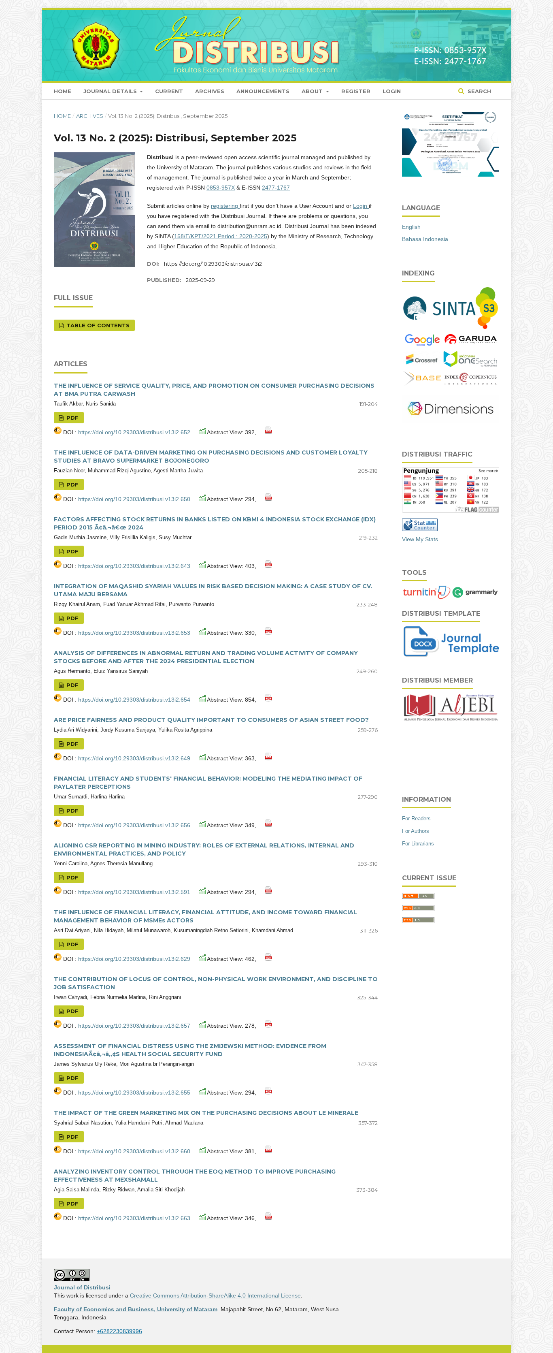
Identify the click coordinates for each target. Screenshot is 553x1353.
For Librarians (418, 844)
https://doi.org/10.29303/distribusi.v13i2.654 (135, 699)
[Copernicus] (470, 383)
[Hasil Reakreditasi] (450, 327)
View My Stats (420, 539)
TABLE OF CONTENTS (97, 325)
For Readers (416, 818)
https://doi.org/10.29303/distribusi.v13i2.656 (135, 825)
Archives (209, 91)
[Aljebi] (450, 708)
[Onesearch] (470, 365)
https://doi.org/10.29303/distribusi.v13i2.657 (135, 1025)
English (411, 227)
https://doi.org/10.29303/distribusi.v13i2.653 (135, 633)
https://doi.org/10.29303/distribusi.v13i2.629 (135, 959)
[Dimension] (450, 421)
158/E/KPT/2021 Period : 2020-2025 (220, 236)
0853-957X (220, 187)
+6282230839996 (119, 1331)
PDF (72, 417)
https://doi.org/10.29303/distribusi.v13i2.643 (135, 566)
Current (169, 91)
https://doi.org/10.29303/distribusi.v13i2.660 (135, 1151)
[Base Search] (422, 383)
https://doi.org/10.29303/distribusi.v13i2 (213, 263)
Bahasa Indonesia (425, 239)
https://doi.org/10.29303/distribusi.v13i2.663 (135, 1218)
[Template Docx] (451, 655)
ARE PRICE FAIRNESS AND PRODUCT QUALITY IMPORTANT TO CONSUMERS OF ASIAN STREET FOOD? (211, 719)
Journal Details (110, 91)
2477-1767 (276, 187)
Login (392, 91)
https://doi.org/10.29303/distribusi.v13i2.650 (135, 499)
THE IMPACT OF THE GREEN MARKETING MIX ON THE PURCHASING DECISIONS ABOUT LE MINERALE (206, 1112)
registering (225, 206)
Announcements (262, 91)
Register (355, 91)
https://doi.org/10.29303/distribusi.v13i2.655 (135, 1092)
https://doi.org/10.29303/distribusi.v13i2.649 (135, 758)
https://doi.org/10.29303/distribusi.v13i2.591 (135, 892)
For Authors (415, 831)
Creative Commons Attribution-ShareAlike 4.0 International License (215, 1295)
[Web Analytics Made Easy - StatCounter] (420, 529)
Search (478, 91)
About (313, 91)
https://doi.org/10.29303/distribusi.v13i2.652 (135, 432)
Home (62, 91)
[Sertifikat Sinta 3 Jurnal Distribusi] (450, 174)
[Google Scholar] (422, 345)
